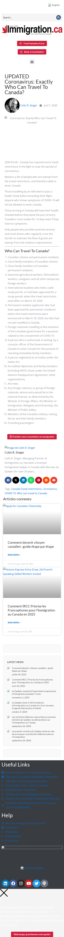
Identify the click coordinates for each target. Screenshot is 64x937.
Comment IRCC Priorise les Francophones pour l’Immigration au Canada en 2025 (31, 610)
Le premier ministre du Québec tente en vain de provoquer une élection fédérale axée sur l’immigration (33, 734)
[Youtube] (29, 883)
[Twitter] (36, 883)
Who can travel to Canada (32, 493)
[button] (32, 61)
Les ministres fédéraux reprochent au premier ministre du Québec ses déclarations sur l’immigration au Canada (34, 720)
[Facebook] (13, 883)
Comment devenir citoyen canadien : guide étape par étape (31, 544)
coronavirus (50, 489)
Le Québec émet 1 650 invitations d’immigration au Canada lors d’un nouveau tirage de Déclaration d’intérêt (33, 705)
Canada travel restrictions (26, 489)
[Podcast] (44, 883)
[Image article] (8, 668)
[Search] (58, 17)
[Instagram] (21, 883)
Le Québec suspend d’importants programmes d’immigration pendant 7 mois (34, 692)
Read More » (14, 555)
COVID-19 (10, 493)
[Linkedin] (5, 883)
